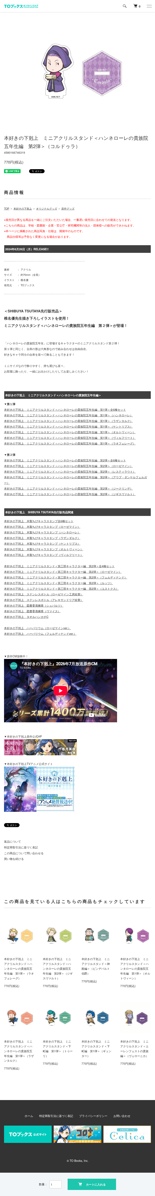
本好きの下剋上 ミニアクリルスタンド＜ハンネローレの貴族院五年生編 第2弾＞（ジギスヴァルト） (58, 968)
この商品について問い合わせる (24, 853)
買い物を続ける (14, 859)
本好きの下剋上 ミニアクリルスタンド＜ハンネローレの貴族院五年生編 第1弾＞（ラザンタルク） (19, 1050)
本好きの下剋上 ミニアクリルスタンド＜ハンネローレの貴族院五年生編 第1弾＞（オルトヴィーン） (135, 968)
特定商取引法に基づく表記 (21, 847)
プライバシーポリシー (93, 1116)
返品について (12, 841)
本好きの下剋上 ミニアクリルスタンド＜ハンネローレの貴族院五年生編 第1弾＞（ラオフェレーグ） (19, 968)
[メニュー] (149, 6)
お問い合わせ (121, 1116)
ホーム (29, 1116)
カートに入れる (96, 1184)
